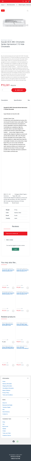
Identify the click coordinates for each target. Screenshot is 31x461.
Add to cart (20, 90)
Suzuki (17, 202)
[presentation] (29, 328)
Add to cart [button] (13, 238)
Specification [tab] (18, 100)
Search (23, 1)
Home (2, 4)
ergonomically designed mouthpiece (12, 197)
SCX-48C (18, 199)
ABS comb (18, 196)
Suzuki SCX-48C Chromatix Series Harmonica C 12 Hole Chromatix (15, 201)
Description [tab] (4, 100)
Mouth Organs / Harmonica (6, 40)
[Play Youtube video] (15, 161)
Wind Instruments (11, 4)
